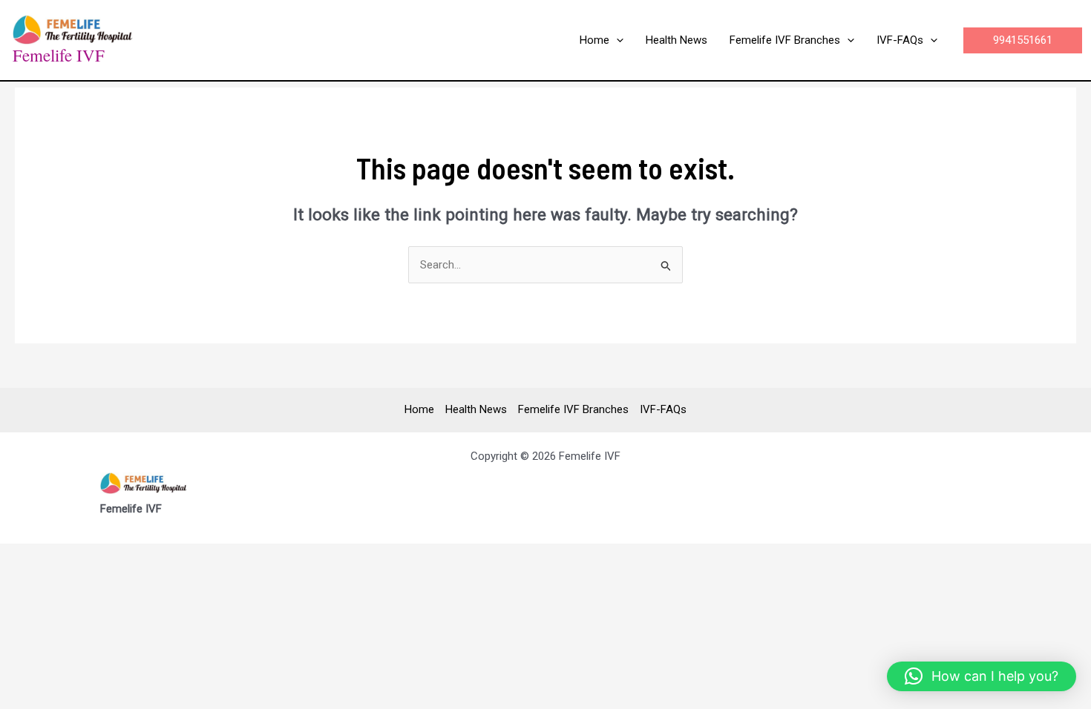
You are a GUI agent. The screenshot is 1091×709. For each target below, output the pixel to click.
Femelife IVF (59, 55)
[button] (616, 40)
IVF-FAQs (663, 409)
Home (419, 409)
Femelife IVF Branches (573, 409)
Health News (476, 409)
